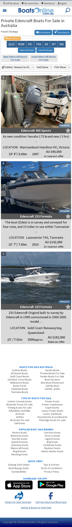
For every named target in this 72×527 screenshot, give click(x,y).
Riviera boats (19, 432)
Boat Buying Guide (19, 468)
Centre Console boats (20, 401)
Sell (12, 3)
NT (54, 44)
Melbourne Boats (19, 382)
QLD (11, 44)
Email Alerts (44, 32)
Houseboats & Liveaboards (52, 417)
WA (61, 44)
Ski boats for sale (19, 420)
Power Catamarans (52, 404)
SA (46, 44)
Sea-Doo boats (52, 432)
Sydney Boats (19, 370)
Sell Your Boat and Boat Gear (51, 502)
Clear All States (45, 50)
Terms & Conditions (51, 468)
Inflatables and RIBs (19, 410)
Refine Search (12, 38)
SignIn (63, 3)
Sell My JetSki (52, 389)
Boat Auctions (52, 379)
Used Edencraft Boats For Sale (43, 58)
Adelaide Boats (19, 389)
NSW (21, 44)
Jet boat (19, 413)
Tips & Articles (51, 464)
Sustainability (18, 471)
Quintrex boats (19, 442)
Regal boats (19, 451)
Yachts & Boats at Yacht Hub (36, 507)
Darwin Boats (52, 370)
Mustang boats (19, 454)
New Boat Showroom (52, 382)
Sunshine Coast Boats (20, 379)
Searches (31, 3)
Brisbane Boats (19, 373)
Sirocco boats (52, 435)
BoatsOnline (29, 522)
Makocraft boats (20, 448)
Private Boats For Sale (52, 373)
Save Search (63, 32)
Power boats (52, 401)
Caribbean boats (52, 445)
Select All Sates (27, 50)
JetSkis (20, 417)
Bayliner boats (52, 448)
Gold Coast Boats (19, 376)
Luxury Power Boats (52, 410)
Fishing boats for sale (20, 407)
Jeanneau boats (19, 445)
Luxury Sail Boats (52, 413)
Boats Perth (19, 385)
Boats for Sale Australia (18, 502)
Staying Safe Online (19, 464)
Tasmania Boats (19, 392)
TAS (38, 44)
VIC (30, 44)
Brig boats (52, 442)
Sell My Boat (52, 385)
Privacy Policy (51, 471)
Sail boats (19, 423)
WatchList (49, 3)
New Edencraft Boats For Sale (15, 58)
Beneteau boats (19, 435)
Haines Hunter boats (52, 451)
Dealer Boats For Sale (52, 376)
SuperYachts (52, 407)
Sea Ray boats (20, 438)
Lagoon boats (52, 438)
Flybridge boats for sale (52, 420)
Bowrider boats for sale (19, 404)
